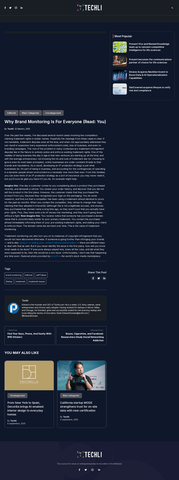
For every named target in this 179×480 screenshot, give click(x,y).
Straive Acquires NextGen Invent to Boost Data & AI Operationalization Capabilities (148, 75)
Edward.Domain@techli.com (75, 313)
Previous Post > (97, 330)
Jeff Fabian (41, 275)
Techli (10, 129)
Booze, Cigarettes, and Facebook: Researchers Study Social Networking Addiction (82, 337)
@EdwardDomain (30, 316)
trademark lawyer (37, 281)
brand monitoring (13, 275)
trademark (20, 281)
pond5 (54, 256)
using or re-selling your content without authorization (47, 242)
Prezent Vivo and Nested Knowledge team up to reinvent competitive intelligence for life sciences (149, 47)
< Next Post (12, 330)
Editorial (28, 275)
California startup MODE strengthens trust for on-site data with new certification (78, 406)
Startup (9, 281)
